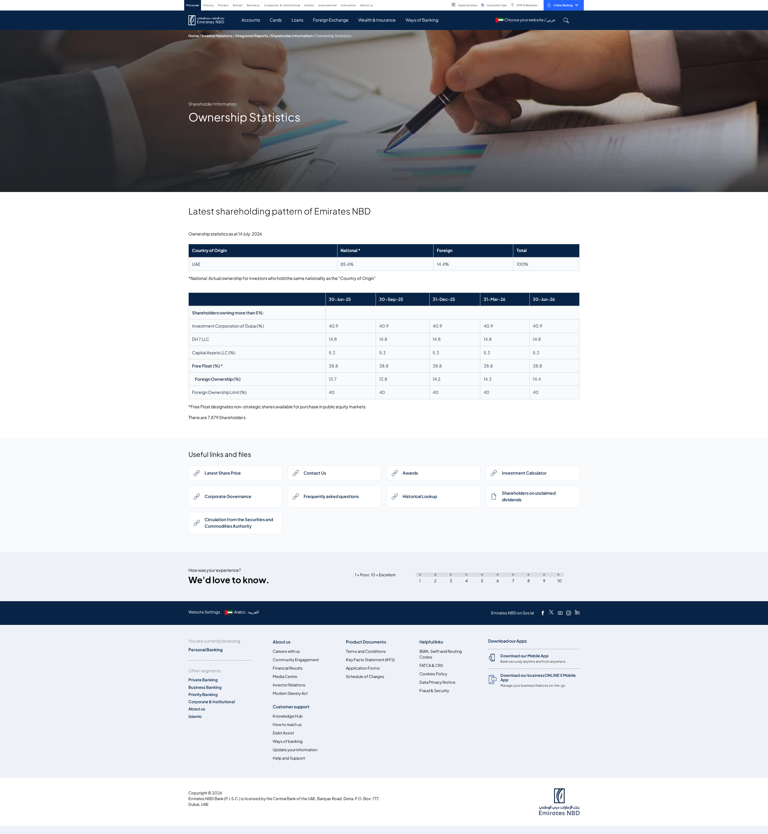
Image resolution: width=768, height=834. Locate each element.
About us (196, 709)
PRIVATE (223, 5)
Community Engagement (296, 660)
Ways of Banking (422, 19)
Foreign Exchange (331, 19)
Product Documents (366, 641)
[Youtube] (560, 613)
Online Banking (563, 5)
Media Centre (285, 676)
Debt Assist (283, 733)
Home (193, 36)
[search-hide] (566, 20)
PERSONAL (192, 5)
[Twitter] (551, 613)
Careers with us (286, 651)
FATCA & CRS (431, 665)
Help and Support (289, 758)
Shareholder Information (292, 36)
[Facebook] (543, 613)
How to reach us (287, 724)
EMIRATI (238, 5)
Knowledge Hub (288, 716)
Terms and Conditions (366, 651)
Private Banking (203, 680)
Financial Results (288, 668)
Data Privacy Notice (437, 682)
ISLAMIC (309, 5)
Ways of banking (288, 741)
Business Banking (205, 687)
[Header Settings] (377, 5)
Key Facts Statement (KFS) (370, 660)
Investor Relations (289, 685)
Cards (276, 19)
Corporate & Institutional (211, 702)
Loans (297, 19)
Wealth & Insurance (377, 19)
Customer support (291, 706)
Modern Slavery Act (290, 693)
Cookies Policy (433, 674)
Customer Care (497, 5)
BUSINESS (253, 5)
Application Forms (363, 668)
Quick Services (468, 5)
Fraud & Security (434, 690)
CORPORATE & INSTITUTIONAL (282, 5)
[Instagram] (568, 613)
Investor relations (217, 36)
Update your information (295, 750)
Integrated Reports (251, 36)
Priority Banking (203, 694)
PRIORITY (208, 5)
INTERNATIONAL (328, 5)
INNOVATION (348, 5)
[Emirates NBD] (209, 20)
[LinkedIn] (577, 613)
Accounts (251, 19)
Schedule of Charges (365, 676)
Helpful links (431, 641)
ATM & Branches (527, 5)
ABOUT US (366, 5)
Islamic (195, 716)
